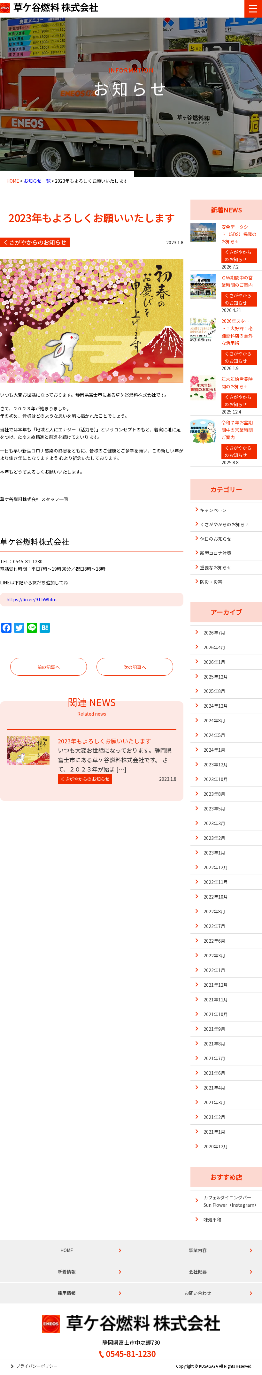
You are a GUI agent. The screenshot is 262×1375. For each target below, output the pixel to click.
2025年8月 (214, 691)
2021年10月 (216, 1014)
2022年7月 (214, 926)
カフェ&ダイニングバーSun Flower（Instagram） (231, 1201)
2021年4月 (214, 1087)
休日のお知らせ (215, 539)
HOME (66, 1250)
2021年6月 (214, 1073)
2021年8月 (214, 1043)
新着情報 (67, 1271)
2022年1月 (214, 970)
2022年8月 (214, 911)
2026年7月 (214, 632)
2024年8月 (214, 720)
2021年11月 (216, 999)
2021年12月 (216, 985)
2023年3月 (214, 823)
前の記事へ (48, 667)
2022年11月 (216, 882)
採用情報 (67, 1293)
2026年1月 (214, 662)
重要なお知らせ (215, 567)
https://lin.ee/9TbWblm (31, 599)
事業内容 (198, 1250)
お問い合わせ (197, 1293)
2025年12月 (216, 676)
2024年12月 (216, 706)
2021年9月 (214, 1029)
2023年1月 (214, 852)
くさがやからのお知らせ (224, 524)
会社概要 (198, 1271)
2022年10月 (216, 896)
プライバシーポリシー (37, 1366)
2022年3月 (214, 955)
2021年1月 (214, 1131)
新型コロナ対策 (215, 553)
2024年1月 (214, 750)
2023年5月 (214, 808)
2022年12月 (216, 867)
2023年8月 (214, 794)
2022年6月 (214, 941)
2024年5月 (214, 735)
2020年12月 (216, 1146)
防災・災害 (211, 582)
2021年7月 (214, 1058)
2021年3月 (214, 1102)
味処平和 (212, 1219)
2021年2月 (214, 1117)
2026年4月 (214, 647)
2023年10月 (216, 779)
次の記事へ (135, 667)
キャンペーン (213, 510)
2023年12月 (216, 764)
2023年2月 (214, 838)
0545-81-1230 (131, 1353)
